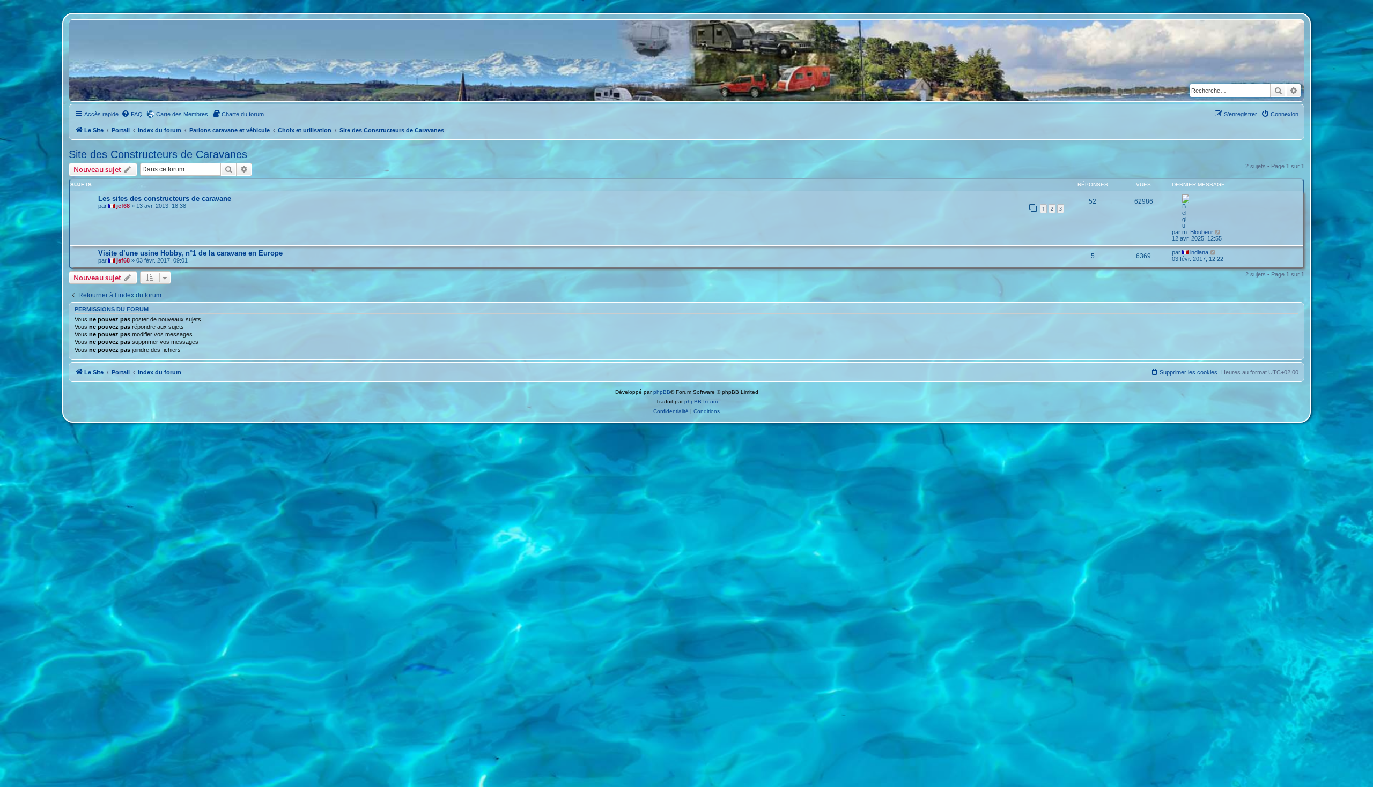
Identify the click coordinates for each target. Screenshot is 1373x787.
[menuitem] (132, 114)
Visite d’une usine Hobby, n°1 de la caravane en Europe (190, 253)
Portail (121, 130)
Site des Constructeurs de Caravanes (158, 154)
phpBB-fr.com (701, 401)
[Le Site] (120, 60)
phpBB (661, 392)
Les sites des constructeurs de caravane (164, 198)
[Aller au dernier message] (1218, 232)
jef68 (123, 206)
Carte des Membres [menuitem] (182, 114)
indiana (1199, 252)
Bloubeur (1201, 232)
